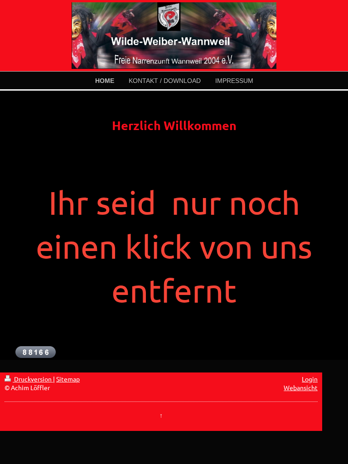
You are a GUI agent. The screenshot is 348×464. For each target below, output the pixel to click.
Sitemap (68, 379)
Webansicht (301, 387)
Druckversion (33, 379)
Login (310, 379)
